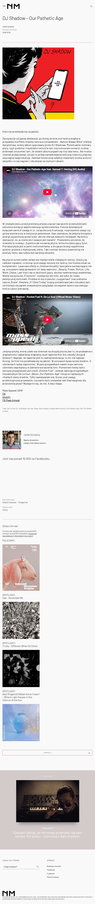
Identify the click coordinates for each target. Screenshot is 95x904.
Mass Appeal (44, 408)
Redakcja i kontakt (54, 866)
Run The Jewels (85, 408)
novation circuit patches (82, 897)
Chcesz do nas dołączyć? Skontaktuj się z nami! (19, 534)
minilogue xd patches (56, 899)
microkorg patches (65, 897)
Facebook (51, 873)
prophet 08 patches (24, 899)
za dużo (5, 411)
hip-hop (30, 408)
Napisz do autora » (31, 440)
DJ (17, 408)
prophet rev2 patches (50, 897)
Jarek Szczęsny (8, 26)
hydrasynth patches (39, 899)
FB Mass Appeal (11, 400)
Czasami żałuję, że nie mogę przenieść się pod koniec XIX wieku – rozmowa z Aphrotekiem (47, 834)
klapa (36, 408)
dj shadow (22, 408)
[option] (47, 811)
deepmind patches (9, 899)
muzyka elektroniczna (57, 408)
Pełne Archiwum (53, 877)
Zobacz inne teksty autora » (35, 443)
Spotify (6, 396)
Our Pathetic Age (72, 408)
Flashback (51, 870)
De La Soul (11, 408)
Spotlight (13, 30)
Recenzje (5, 30)
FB (4, 393)
